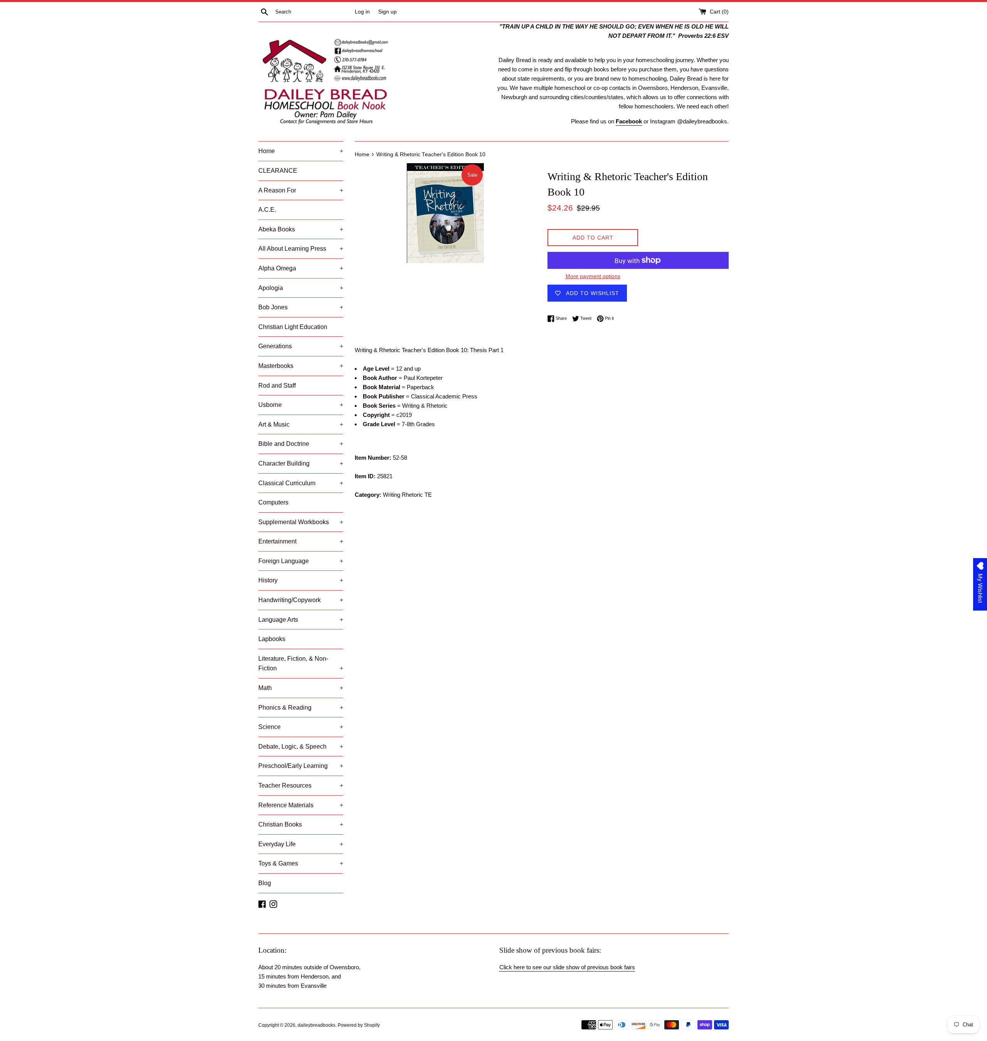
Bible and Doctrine (300, 443)
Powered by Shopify (359, 1025)
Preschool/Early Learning (300, 766)
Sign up (387, 12)
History (300, 580)
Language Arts (300, 619)
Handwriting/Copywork (300, 600)
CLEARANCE (277, 170)
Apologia (300, 288)
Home (300, 151)
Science (300, 727)
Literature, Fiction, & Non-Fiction (300, 663)
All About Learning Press (300, 248)
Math (300, 688)
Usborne (300, 405)
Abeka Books (300, 229)
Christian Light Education (292, 327)
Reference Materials (300, 805)
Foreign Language (300, 561)
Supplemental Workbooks (300, 522)
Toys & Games (300, 863)
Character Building (300, 463)
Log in (362, 12)
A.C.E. (267, 209)
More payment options (593, 276)
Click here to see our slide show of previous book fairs (567, 967)
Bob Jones (300, 307)
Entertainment (300, 541)
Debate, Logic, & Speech (300, 746)
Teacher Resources (300, 785)
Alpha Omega (300, 268)
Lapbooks (271, 639)
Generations (300, 346)
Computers (273, 502)
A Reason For (300, 190)
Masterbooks (300, 366)
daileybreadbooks (316, 1025)
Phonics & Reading (300, 707)
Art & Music (300, 424)
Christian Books (300, 824)
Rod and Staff (277, 385)
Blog (264, 883)
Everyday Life (300, 844)
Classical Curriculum (300, 483)
